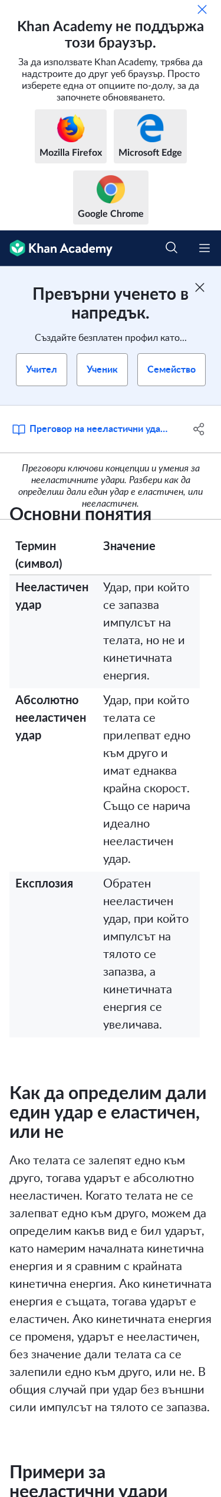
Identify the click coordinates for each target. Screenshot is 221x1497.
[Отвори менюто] (204, 248)
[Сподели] (199, 429)
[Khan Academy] (56, 248)
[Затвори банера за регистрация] (200, 287)
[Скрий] (202, 9)
